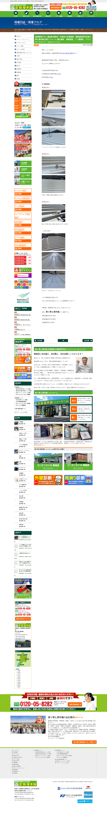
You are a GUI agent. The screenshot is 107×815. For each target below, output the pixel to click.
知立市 (19, 675)
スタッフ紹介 (16, 759)
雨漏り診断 (15, 764)
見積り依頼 (19, 59)
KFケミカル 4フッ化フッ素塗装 (23, 394)
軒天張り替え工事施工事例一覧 (23, 519)
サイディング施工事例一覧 (22, 468)
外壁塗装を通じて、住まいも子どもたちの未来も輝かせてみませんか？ (23, 323)
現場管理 (36, 45)
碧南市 (19, 678)
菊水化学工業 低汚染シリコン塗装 (23, 390)
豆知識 (18, 78)
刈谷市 (19, 674)
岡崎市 (19, 677)
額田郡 (19, 683)
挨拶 (17, 75)
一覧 (63, 340)
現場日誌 (15, 773)
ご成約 (18, 56)
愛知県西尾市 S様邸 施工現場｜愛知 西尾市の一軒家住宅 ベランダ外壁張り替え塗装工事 (23, 318)
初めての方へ (26, 16)
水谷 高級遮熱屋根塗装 (21, 401)
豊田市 (19, 685)
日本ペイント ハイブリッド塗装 (23, 392)
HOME (16, 16)
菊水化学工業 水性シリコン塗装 (23, 389)
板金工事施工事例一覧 (22, 514)
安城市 (19, 670)
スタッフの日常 (20, 49)
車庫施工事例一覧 (22, 457)
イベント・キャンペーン (22, 39)
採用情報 (15, 762)
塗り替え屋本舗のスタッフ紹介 (84, 742)
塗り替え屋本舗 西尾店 (67, 53)
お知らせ (18, 36)
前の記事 (86, 340)
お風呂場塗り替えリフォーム (24, 52)
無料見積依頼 (55, 7)
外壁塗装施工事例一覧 (22, 422)
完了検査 (18, 62)
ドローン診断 (19, 46)
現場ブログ (80, 16)
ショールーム (91, 16)
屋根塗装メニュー (60, 750)
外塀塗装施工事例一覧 (22, 502)
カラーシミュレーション (19, 767)
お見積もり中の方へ (17, 757)
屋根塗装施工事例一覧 (22, 428)
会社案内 (69, 16)
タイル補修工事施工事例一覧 (22, 485)
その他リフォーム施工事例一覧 (23, 479)
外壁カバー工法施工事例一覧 (22, 434)
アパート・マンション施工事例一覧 (24, 451)
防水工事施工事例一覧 (22, 496)
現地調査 (18, 72)
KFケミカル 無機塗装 (21, 405)
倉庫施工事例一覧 (22, 462)
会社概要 (15, 752)
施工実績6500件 (37, 16)
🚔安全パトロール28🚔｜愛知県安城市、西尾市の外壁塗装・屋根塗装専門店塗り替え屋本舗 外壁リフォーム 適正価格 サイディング (23, 333)
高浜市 (19, 680)
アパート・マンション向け (21, 412)
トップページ (16, 750)
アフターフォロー (21, 42)
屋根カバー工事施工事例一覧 (22, 439)
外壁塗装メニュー (39, 750)
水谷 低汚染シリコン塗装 (21, 399)
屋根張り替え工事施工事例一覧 (23, 508)
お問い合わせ (16, 760)
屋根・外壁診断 (16, 766)
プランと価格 (58, 16)
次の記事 (39, 340)
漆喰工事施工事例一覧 (22, 525)
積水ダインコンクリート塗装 (63, 761)
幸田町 (19, 682)
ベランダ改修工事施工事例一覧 (23, 445)
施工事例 (15, 769)
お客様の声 (48, 16)
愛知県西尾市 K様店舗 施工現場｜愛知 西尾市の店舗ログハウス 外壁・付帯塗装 (23, 314)
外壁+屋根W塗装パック (20, 408)
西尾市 (19, 672)
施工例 (18, 65)
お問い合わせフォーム (23, 619)
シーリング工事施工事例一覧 (22, 491)
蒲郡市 (19, 687)
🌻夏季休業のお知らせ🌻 (19, 328)
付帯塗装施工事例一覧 (22, 474)
